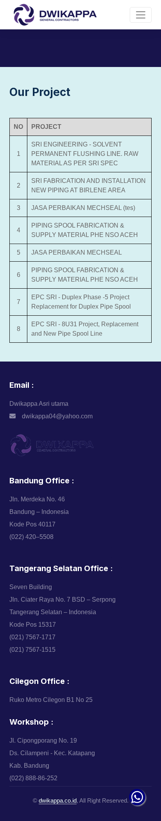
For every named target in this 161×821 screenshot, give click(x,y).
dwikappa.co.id (58, 800)
